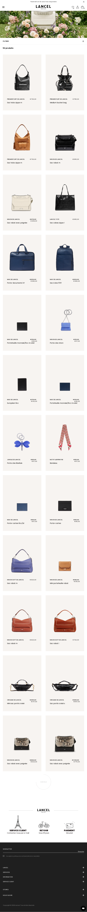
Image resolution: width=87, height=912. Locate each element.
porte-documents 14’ (16, 283)
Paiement (69, 830)
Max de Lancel (12, 279)
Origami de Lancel (14, 700)
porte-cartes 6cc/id (15, 523)
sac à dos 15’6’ (56, 283)
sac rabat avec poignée (17, 223)
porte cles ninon (56, 343)
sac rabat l (54, 643)
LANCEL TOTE (54, 219)
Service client (18, 830)
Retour (44, 830)
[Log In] (77, 7)
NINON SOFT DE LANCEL (15, 580)
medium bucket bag (58, 102)
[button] (43, 41)
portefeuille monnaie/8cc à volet (21, 343)
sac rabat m (55, 163)
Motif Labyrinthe (56, 460)
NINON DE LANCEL (56, 159)
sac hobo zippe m (14, 102)
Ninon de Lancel (13, 219)
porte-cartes (55, 523)
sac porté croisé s (57, 703)
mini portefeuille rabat (59, 583)
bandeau (53, 463)
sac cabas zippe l (57, 223)
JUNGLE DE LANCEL (13, 460)
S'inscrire (81, 851)
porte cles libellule (14, 463)
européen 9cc (13, 403)
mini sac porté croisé (15, 703)
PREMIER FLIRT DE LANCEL (16, 99)
